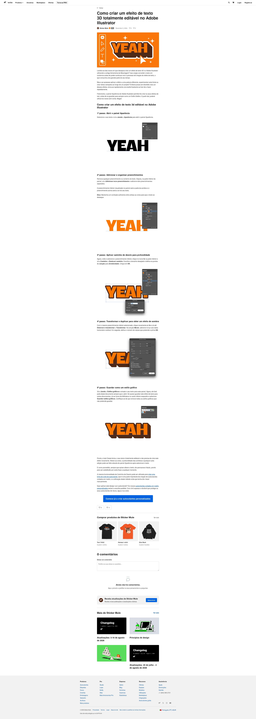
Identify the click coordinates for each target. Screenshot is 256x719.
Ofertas (51, 3)
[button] (128, 498)
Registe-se (248, 3)
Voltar (101, 8)
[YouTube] (170, 703)
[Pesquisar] (228, 2)
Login (239, 3)
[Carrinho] (233, 2)
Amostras (30, 3)
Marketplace (41, 3)
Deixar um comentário (104, 560)
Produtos (18, 3)
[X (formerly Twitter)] (163, 703)
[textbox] (128, 285)
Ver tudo (156, 517)
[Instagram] (167, 703)
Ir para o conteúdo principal (1, 1)
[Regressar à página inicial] (5, 2)
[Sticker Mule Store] (159, 703)
